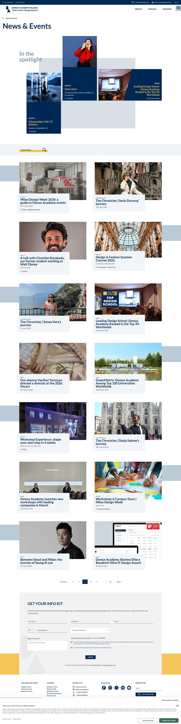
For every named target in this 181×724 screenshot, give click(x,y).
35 (110, 582)
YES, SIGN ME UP (148, 694)
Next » (119, 582)
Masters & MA (51, 689)
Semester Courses (52, 691)
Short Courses (51, 695)
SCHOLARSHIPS (7, 2)
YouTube (129, 687)
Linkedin (123, 687)
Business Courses (26, 691)
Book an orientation (162, 2)
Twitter (116, 687)
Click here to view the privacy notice (80, 638)
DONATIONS (20, 2)
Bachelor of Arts (52, 687)
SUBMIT (90, 657)
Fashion (152, 9)
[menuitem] (176, 2)
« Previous (63, 582)
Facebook (104, 687)
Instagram (110, 687)
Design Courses (26, 687)
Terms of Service (108, 665)
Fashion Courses (26, 689)
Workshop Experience (54, 693)
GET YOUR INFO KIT (142, 2)
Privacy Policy (97, 665)
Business (167, 9)
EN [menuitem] (176, 2)
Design (138, 9)
